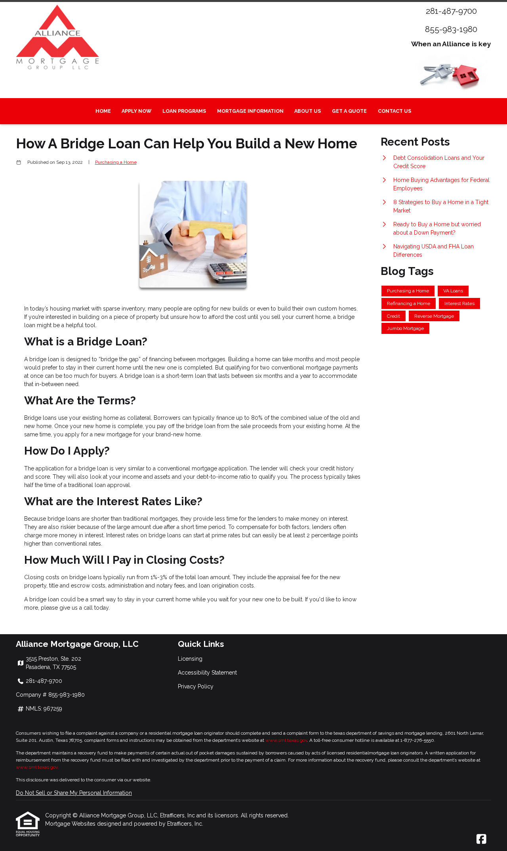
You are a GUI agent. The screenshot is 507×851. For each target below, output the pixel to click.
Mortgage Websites (71, 824)
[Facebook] (481, 839)
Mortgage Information (250, 111)
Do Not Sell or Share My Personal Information (74, 793)
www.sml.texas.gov (286, 740)
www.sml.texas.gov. (37, 767)
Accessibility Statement (207, 672)
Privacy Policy (195, 686)
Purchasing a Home (116, 162)
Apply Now (136, 111)
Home (103, 111)
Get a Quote (349, 111)
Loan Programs (184, 111)
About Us (307, 111)
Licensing (190, 659)
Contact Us (394, 111)
